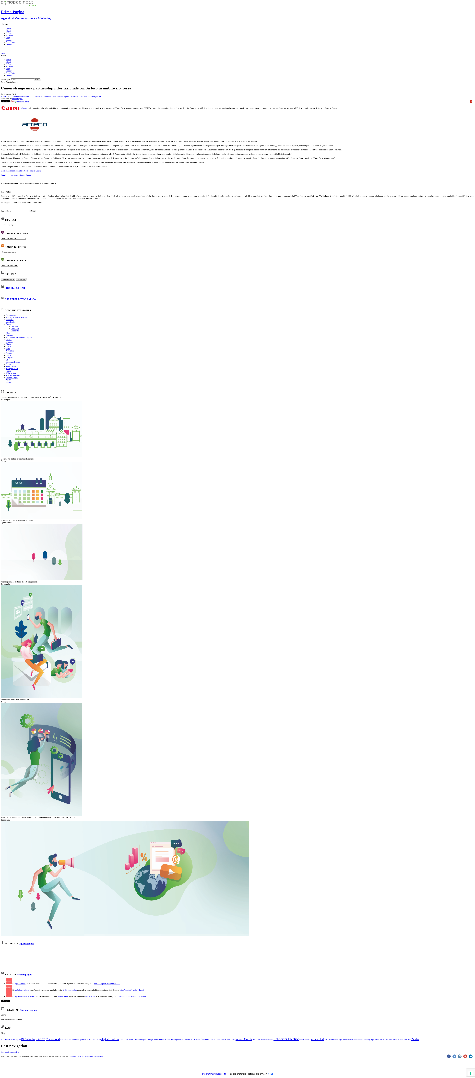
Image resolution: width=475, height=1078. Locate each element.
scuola (301, 1039)
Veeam (8, 371)
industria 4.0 (189, 1040)
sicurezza (306, 1039)
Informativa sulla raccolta (214, 1074)
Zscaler (9, 382)
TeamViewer (11, 366)
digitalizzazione (110, 1039)
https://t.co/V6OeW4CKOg (129, 996)
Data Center (96, 1039)
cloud (56, 1039)
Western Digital (12, 377)
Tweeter (382, 1040)
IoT (224, 1039)
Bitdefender (10, 322)
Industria (180, 1040)
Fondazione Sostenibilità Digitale (19, 337)
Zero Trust (407, 1040)
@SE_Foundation (70, 990)
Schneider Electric (13, 362)
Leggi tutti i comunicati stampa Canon (16, 175)
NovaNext (10, 351)
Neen (8, 349)
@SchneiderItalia (22, 990)
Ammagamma (11, 315)
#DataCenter (90, 996)
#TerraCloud (63, 996)
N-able (8, 346)
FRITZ (9, 340)
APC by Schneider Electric (16, 317)
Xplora (8, 380)
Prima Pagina (17, 99)
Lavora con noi (99, 1056)
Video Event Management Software (64, 96)
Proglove (9, 357)
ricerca (271, 1039)
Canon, (24, 108)
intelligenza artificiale (214, 1039)
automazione (10, 1040)
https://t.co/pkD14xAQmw (104, 983)
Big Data (18, 1040)
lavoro (228, 1040)
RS (7, 360)
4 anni (141, 990)
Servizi (8, 29)
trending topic (369, 1039)
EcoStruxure (125, 1039)
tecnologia (338, 1040)
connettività (75, 1040)
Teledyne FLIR (12, 369)
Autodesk (9, 320)
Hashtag (173, 1039)
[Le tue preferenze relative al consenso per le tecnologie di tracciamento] (470, 1073)
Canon (9, 96)
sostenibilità (317, 1039)
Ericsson (9, 335)
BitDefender (28, 1039)
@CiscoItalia (20, 983)
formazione (165, 1039)
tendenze (346, 1039)
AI (5, 1039)
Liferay (9, 344)
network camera (18, 96)
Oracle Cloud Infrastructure (261, 1040)
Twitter (389, 1039)
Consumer (15, 328)
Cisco (8, 333)
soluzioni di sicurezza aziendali (37, 96)
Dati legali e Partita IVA (77, 1056)
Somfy (8, 364)
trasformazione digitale (356, 1039)
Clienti (8, 31)
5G (2, 1039)
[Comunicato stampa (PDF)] (472, 102)
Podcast (9, 40)
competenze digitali (65, 1039)
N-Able (233, 1039)
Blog (8, 38)
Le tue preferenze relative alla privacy (248, 1074)
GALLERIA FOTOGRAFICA (20, 299)
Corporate (15, 331)
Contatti (9, 44)
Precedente (5, 1052)
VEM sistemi (11, 373)
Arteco (3, 96)
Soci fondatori (89, 1056)
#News (32, 996)
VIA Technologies (13, 375)
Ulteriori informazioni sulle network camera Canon (21, 171)
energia (151, 1039)
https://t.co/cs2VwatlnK (129, 990)
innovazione (199, 1039)
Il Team (9, 33)
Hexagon (9, 342)
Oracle (8, 355)
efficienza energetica (139, 1039)
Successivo (14, 1052)
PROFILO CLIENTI (15, 288)
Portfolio (9, 35)
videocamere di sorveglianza (90, 96)
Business (14, 326)
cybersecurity (85, 1039)
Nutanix (9, 353)
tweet (377, 1039)
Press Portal (10, 42)
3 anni (117, 983)
